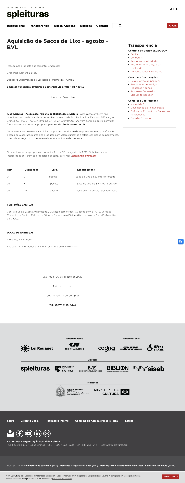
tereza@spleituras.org (84, 155)
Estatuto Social (30, 420)
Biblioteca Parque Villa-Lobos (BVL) (79, 465)
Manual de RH (138, 104)
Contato (102, 25)
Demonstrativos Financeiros (146, 71)
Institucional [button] (16, 25)
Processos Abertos (141, 88)
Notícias (86, 25)
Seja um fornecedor (142, 95)
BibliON (104, 465)
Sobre (10, 420)
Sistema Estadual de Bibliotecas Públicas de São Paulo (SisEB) (142, 465)
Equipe (129, 420)
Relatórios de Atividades (144, 61)
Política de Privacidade (62, 479)
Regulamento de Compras (145, 81)
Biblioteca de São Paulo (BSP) (42, 465)
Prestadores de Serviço (144, 84)
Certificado (137, 54)
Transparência (39, 25)
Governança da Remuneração (147, 107)
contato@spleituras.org (114, 445)
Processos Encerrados (143, 91)
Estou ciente (170, 476)
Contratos (136, 57)
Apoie (173, 25)
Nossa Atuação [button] (65, 25)
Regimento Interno (57, 420)
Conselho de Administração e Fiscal (97, 420)
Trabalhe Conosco (141, 118)
